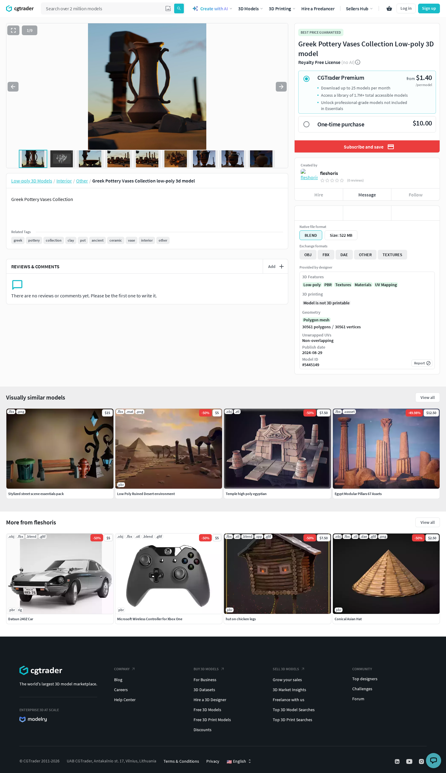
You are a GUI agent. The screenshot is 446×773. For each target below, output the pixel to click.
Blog (118, 679)
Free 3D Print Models (212, 719)
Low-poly (312, 284)
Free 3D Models (207, 709)
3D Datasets (204, 689)
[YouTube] (409, 761)
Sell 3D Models (286, 669)
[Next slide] (281, 87)
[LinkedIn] (397, 761)
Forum (358, 698)
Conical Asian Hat (348, 619)
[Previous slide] (13, 87)
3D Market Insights (289, 689)
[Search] (179, 8)
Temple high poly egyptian (246, 493)
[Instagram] (422, 761)
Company (122, 669)
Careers (121, 689)
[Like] (319, 213)
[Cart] (389, 8)
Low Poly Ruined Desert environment (146, 493)
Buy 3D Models (206, 669)
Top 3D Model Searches (294, 709)
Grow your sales (287, 679)
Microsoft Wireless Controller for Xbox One (149, 619)
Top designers (364, 678)
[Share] (415, 213)
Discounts (202, 729)
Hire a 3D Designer (210, 699)
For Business (205, 679)
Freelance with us (288, 699)
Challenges (362, 688)
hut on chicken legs (241, 619)
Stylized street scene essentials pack (36, 493)
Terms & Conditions (181, 761)
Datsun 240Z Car (20, 619)
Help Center (125, 699)
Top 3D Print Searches (292, 719)
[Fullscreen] (13, 30)
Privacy (212, 761)
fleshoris (329, 173)
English (236, 761)
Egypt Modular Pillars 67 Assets (358, 493)
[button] (168, 8)
